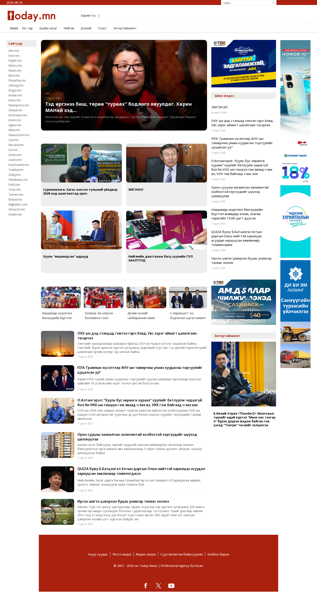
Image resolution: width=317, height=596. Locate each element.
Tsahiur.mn (15, 170)
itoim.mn (14, 120)
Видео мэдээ (146, 554)
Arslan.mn (15, 95)
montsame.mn (18, 165)
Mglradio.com (18, 204)
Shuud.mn (15, 110)
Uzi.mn (13, 150)
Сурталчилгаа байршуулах (181, 554)
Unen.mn (14, 100)
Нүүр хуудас (98, 554)
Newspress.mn (18, 105)
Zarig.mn (14, 175)
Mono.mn (15, 65)
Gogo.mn (14, 90)
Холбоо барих (218, 554)
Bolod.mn (15, 199)
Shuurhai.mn (17, 80)
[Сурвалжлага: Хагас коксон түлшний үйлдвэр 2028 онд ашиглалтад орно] (81, 163)
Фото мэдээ (122, 554)
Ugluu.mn (14, 125)
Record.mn (16, 145)
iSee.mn (13, 55)
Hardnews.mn (18, 180)
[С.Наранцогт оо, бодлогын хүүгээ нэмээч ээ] (190, 297)
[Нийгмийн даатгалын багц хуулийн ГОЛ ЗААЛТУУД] (166, 230)
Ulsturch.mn (16, 209)
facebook (145, 585)
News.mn (15, 70)
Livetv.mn (15, 160)
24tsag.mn (15, 85)
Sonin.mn (14, 155)
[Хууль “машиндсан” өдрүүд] (81, 230)
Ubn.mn (13, 51)
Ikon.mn (14, 75)
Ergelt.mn (15, 60)
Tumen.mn (15, 194)
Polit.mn (14, 184)
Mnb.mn (14, 130)
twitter (158, 585)
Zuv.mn (13, 140)
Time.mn (14, 189)
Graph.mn (15, 214)
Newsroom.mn (18, 135)
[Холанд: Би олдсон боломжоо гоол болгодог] (105, 297)
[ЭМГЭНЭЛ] (166, 163)
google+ (171, 585)
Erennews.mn (17, 115)
